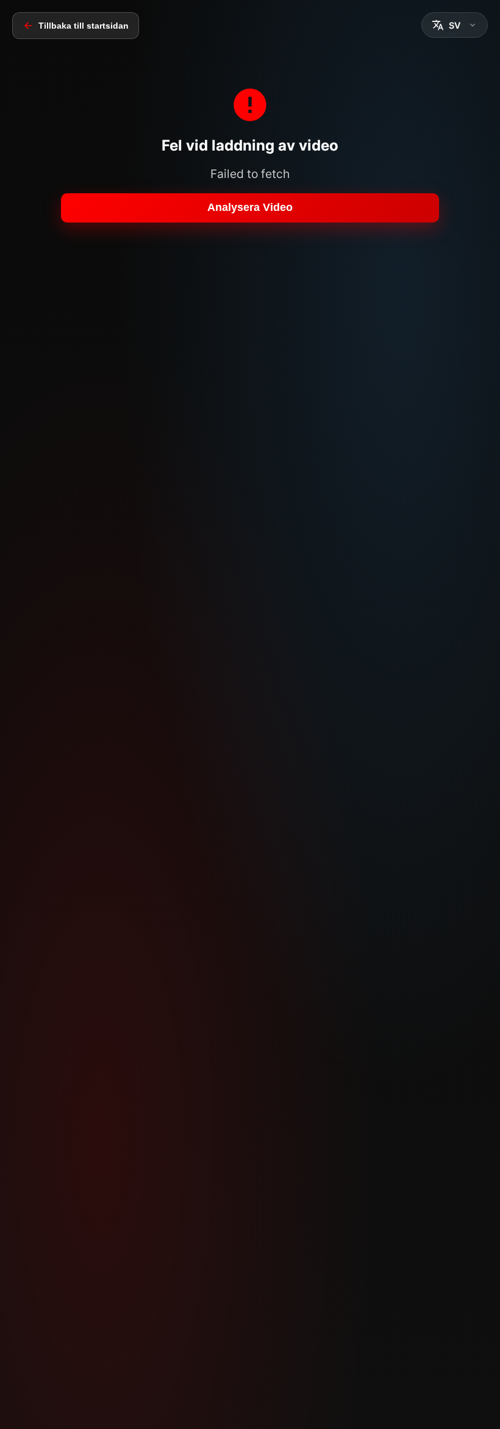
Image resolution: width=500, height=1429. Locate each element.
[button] (454, 25)
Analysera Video (250, 207)
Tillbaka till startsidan (83, 25)
